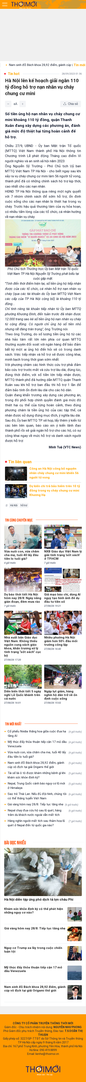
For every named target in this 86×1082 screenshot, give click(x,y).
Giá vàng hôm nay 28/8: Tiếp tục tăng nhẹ (43, 804)
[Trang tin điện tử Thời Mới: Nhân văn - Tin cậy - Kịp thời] (24, 4)
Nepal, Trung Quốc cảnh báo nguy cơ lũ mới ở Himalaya (45, 786)
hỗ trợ (24, 505)
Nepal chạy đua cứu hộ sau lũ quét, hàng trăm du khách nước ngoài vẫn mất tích (45, 813)
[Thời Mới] (43, 1070)
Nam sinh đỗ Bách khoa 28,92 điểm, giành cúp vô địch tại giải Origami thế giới (45, 765)
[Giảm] (8, 104)
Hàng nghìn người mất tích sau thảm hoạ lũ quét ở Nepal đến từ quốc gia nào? (45, 823)
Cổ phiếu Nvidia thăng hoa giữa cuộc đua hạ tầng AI (45, 734)
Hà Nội (13, 505)
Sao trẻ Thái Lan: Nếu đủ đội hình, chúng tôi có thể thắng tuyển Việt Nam (45, 796)
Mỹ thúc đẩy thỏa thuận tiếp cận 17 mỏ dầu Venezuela (45, 744)
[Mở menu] (5, 4)
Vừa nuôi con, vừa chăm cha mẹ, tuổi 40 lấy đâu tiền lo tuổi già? (45, 754)
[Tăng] (22, 104)
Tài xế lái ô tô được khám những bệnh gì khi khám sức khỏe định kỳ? (45, 775)
